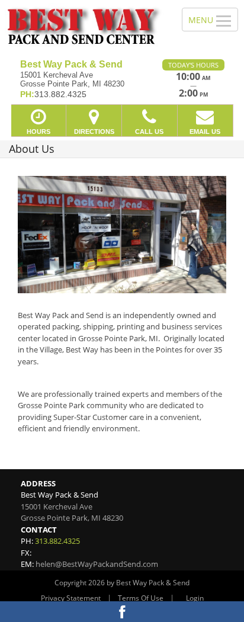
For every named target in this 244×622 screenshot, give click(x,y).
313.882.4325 (57, 541)
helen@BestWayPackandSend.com (97, 564)
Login (195, 598)
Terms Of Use (140, 598)
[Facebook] (122, 611)
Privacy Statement (71, 598)
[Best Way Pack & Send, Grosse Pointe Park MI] (84, 25)
